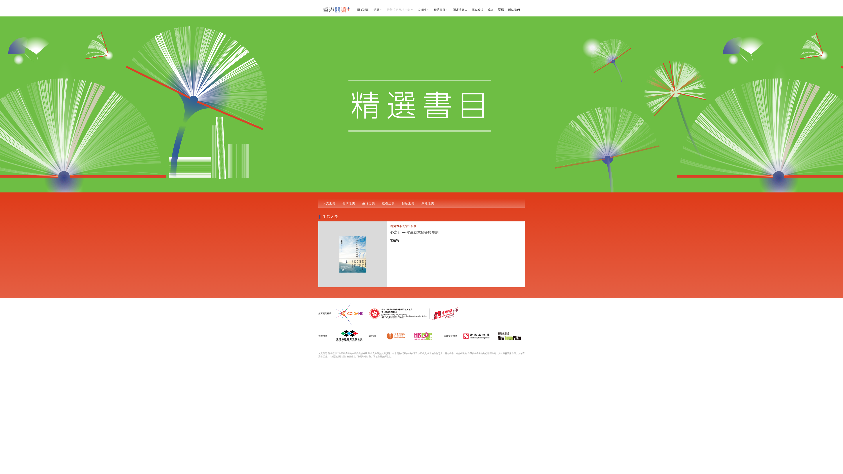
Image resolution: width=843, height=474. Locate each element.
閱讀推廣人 (460, 9)
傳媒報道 (477, 9)
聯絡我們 (514, 9)
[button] (378, 9)
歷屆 (501, 9)
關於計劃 (363, 9)
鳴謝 (491, 9)
